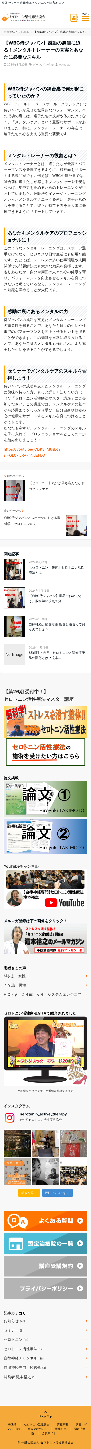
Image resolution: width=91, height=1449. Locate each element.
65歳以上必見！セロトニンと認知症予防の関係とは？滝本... (57, 655)
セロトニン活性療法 (23, 1348)
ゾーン (37, 64)
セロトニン (16, 1339)
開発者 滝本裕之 (19, 1376)
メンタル (48, 64)
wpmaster (65, 64)
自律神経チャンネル (24, 1358)
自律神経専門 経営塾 (25, 1367)
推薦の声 (60, 1429)
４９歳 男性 (15, 985)
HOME (12, 1424)
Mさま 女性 (15, 975)
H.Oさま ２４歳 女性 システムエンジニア (42, 994)
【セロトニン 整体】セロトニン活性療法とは (56, 569)
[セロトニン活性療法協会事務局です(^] (17, 1143)
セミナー (14, 1330)
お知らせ (14, 1320)
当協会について (37, 1429)
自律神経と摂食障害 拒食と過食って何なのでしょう (57, 626)
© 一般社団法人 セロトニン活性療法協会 (46, 1442)
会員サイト (49, 1433)
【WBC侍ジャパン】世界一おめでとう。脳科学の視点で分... (55, 598)
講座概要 (62, 1424)
